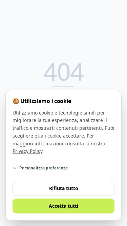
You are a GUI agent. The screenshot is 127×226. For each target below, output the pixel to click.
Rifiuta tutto (63, 188)
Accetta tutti (63, 206)
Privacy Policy (27, 151)
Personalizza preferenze (43, 168)
